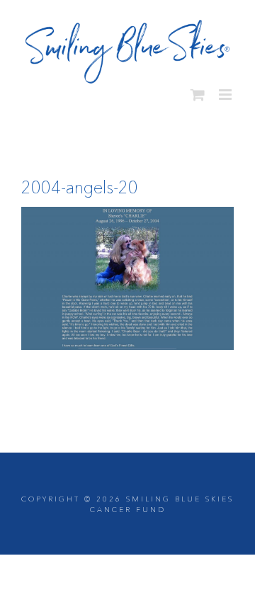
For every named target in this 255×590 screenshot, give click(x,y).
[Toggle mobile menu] (226, 90)
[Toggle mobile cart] (198, 90)
